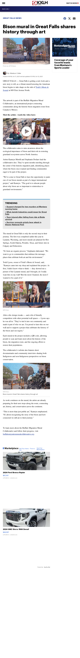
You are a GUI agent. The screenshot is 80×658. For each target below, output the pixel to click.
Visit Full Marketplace (40, 449)
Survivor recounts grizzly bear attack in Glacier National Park (23, 223)
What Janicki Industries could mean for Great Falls (26, 213)
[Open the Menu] (3, 3)
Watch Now (71, 3)
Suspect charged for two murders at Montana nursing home (26, 208)
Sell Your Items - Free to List (27, 449)
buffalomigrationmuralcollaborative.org (18, 434)
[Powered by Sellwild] (47, 567)
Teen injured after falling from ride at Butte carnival (25, 218)
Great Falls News (12, 18)
